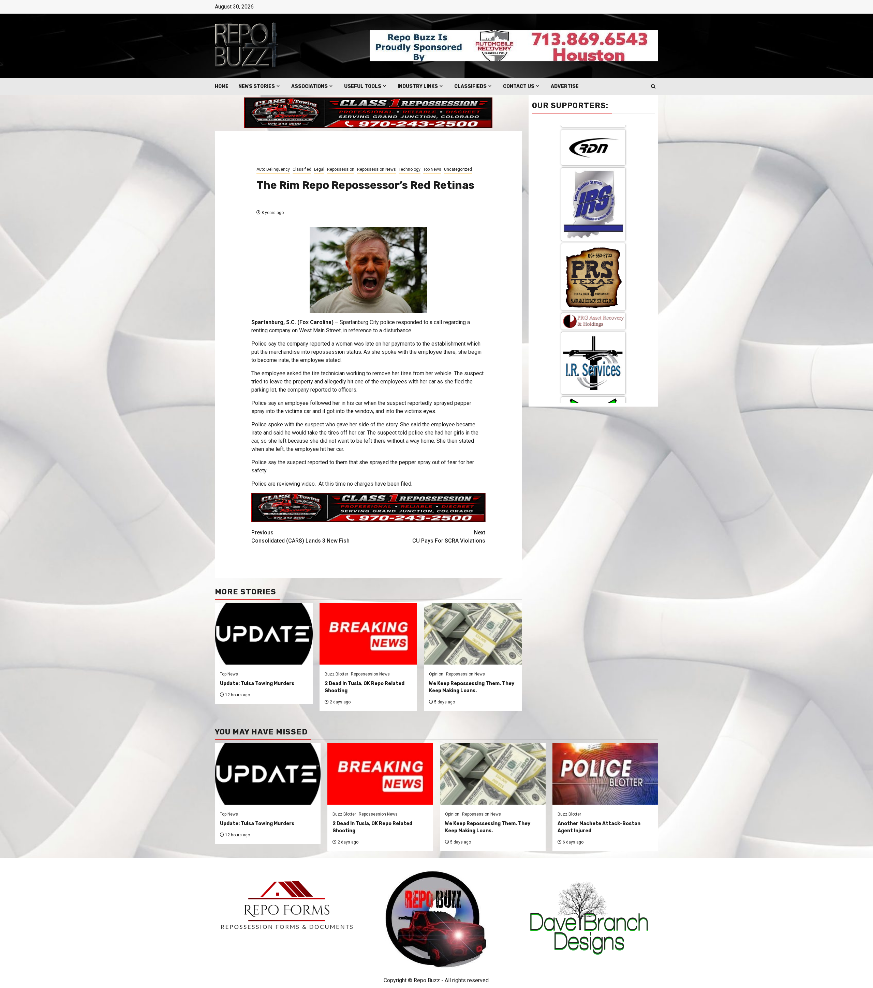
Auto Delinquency (273, 169)
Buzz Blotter (336, 674)
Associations (309, 86)
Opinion (436, 674)
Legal (319, 169)
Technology (409, 169)
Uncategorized (458, 169)
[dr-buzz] (593, 343)
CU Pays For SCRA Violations (448, 536)
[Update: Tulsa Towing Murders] (268, 774)
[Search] (653, 86)
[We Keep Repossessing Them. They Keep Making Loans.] (493, 774)
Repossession (340, 169)
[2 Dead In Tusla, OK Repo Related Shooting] (380, 774)
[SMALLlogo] (593, 134)
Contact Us (518, 86)
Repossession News (376, 169)
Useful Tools (362, 86)
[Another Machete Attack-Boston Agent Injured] (605, 774)
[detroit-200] (593, 281)
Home (221, 86)
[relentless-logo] (593, 228)
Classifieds (470, 86)
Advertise (565, 86)
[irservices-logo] (593, 176)
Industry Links (418, 86)
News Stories (256, 86)
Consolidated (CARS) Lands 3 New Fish (300, 536)
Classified (302, 169)
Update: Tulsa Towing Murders (257, 683)
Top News (432, 169)
